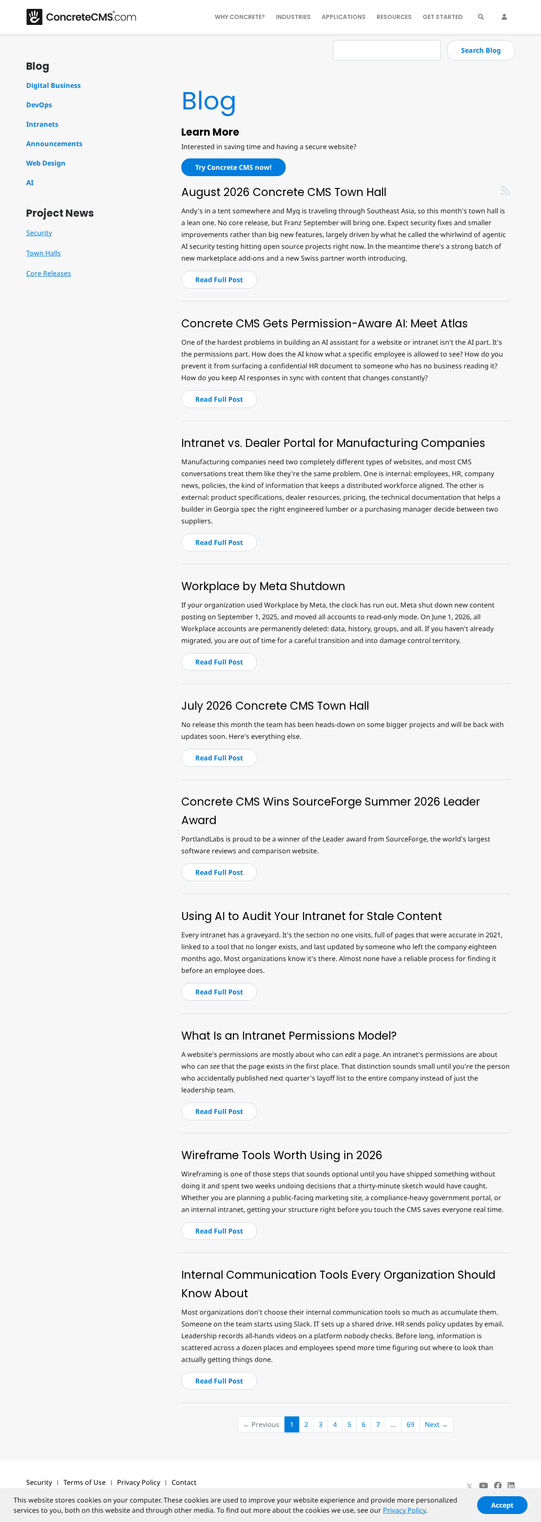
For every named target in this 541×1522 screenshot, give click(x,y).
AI (29, 182)
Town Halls (43, 253)
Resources (394, 17)
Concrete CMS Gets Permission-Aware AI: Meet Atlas (324, 323)
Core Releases (48, 273)
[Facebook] (498, 1485)
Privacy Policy (138, 1482)
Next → (436, 1424)
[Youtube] (483, 1485)
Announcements (54, 143)
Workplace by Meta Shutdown (263, 586)
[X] (469, 1485)
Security (39, 232)
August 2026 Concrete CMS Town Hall (283, 192)
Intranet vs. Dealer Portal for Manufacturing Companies (333, 443)
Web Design (46, 163)
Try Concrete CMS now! (233, 167)
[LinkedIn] (511, 1485)
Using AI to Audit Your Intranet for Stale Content (311, 916)
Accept (502, 1505)
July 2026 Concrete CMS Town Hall (275, 705)
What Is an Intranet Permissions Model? (289, 1035)
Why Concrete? (240, 17)
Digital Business (53, 85)
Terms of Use (84, 1482)
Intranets (42, 124)
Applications (344, 17)
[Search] (481, 17)
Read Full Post (219, 279)
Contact (184, 1482)
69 (410, 1424)
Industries (293, 17)
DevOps (39, 104)
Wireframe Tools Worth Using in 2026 (282, 1155)
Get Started (443, 17)
